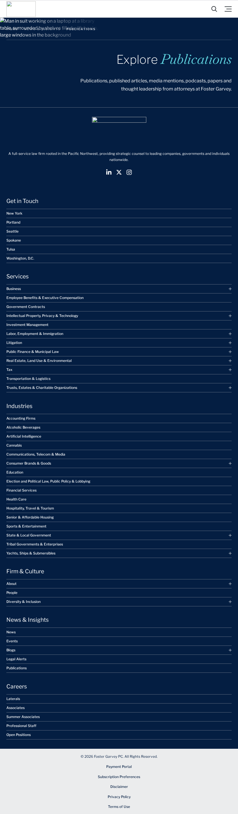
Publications (16, 668)
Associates (15, 708)
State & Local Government (28, 535)
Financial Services (21, 490)
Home (12, 29)
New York (14, 213)
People (11, 592)
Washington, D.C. (20, 258)
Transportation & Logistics (28, 378)
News (11, 632)
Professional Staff (21, 726)
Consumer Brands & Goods (28, 463)
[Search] (214, 9)
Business (13, 289)
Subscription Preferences (119, 777)
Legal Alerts (16, 659)
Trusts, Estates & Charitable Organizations (41, 387)
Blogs (10, 650)
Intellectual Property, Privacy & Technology (42, 315)
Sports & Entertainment (26, 526)
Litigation (14, 342)
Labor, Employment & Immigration (34, 333)
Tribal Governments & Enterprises (34, 544)
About (11, 583)
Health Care (16, 499)
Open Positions (18, 735)
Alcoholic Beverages (23, 427)
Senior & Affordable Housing (30, 517)
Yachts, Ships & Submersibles (30, 553)
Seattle (12, 231)
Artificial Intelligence (23, 436)
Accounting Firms (20, 418)
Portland (13, 222)
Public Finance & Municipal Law (32, 351)
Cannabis (14, 445)
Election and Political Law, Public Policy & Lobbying (48, 481)
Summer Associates (23, 717)
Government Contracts (25, 306)
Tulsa (10, 249)
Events (12, 641)
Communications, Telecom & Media (35, 454)
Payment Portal (119, 766)
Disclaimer (119, 786)
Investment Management (27, 324)
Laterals (13, 699)
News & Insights (42, 29)
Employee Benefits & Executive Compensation (45, 297)
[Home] (21, 9)
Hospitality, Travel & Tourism (30, 508)
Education (14, 472)
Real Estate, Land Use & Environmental (39, 360)
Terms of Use (119, 806)
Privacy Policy (119, 797)
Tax (9, 369)
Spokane (13, 240)
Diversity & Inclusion (23, 601)
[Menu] (228, 9)
